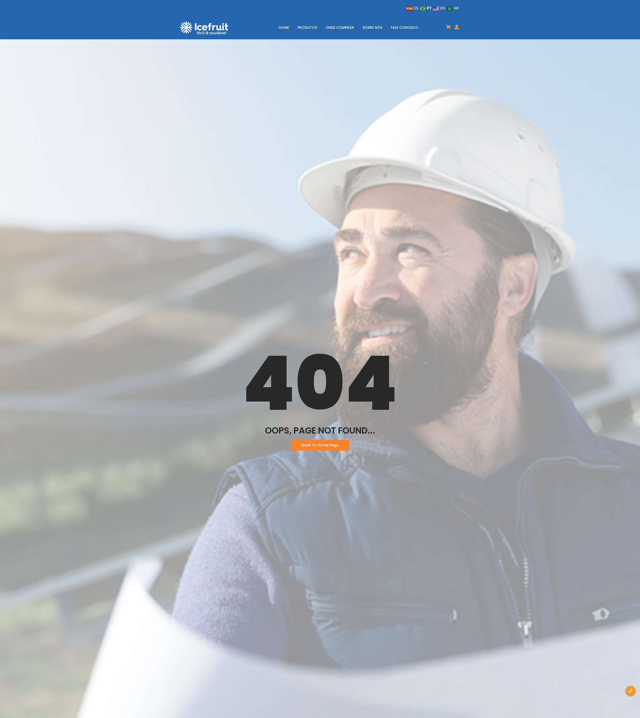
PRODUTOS (307, 27)
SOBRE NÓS (372, 27)
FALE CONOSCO (404, 27)
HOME (284, 27)
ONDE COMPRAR (340, 27)
